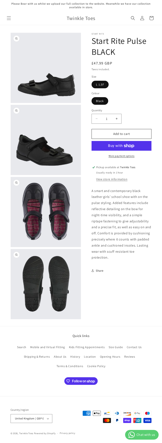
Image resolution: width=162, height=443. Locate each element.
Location (90, 356)
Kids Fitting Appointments (87, 347)
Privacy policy (67, 433)
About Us (60, 356)
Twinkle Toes (26, 433)
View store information (111, 179)
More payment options (122, 155)
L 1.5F (100, 84)
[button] (9, 18)
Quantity (97, 110)
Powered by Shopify (45, 433)
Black (100, 101)
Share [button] (100, 271)
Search (21, 347)
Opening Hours (110, 356)
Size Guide (116, 347)
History (75, 356)
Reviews (129, 356)
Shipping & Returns (37, 356)
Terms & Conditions (70, 366)
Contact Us (134, 347)
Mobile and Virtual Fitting (47, 347)
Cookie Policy (96, 366)
